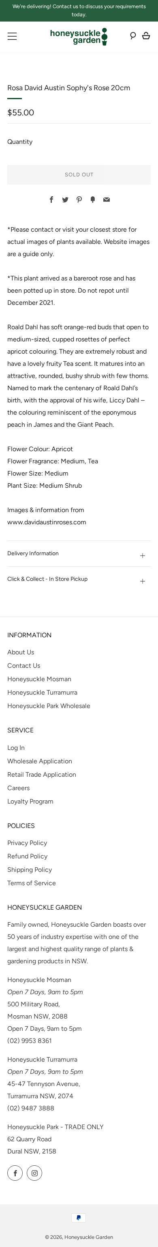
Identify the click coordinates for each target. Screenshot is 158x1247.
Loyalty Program (30, 801)
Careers (18, 788)
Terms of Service (31, 883)
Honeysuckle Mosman (39, 679)
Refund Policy (27, 856)
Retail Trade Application (41, 774)
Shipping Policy (29, 869)
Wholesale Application (39, 761)
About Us (20, 652)
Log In (16, 748)
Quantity (19, 142)
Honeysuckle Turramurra (42, 692)
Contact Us (23, 665)
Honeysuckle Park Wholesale (48, 706)
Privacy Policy (27, 843)
